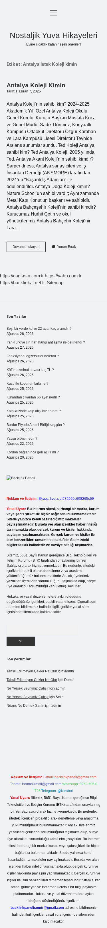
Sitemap (55, 282)
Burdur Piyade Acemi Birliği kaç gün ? (36, 425)
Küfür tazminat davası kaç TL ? (30, 370)
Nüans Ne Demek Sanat (25, 706)
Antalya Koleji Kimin (36, 85)
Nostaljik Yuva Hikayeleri (53, 35)
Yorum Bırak (66, 247)
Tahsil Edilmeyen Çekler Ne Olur (32, 671)
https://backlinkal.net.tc (23, 282)
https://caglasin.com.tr (22, 275)
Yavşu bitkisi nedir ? (22, 439)
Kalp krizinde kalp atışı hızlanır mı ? (34, 411)
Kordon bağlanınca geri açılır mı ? (33, 452)
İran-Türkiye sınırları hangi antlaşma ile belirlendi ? (46, 342)
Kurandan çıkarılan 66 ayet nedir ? (33, 397)
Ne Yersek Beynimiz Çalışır (28, 688)
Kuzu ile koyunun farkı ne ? (28, 384)
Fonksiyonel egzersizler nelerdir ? (33, 356)
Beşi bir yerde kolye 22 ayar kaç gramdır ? (39, 329)
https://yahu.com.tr (63, 275)
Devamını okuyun (29, 248)
